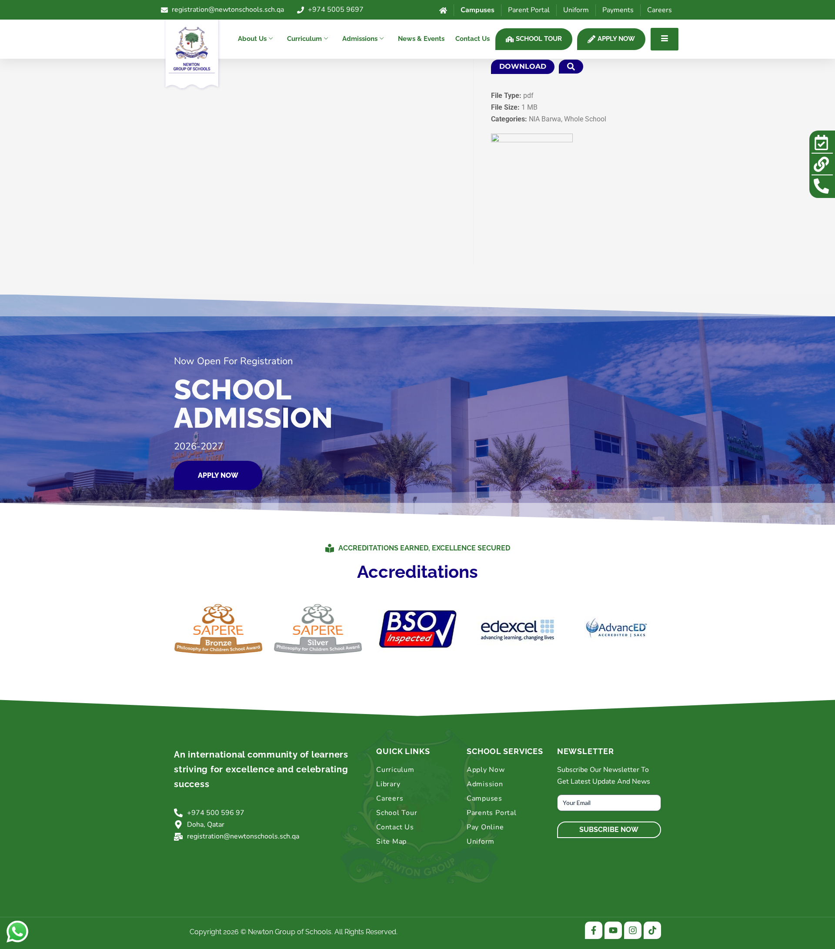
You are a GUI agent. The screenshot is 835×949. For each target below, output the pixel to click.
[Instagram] (632, 930)
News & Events (421, 39)
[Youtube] (613, 930)
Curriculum (304, 39)
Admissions (359, 39)
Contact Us (472, 39)
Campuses (477, 10)
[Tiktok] (652, 930)
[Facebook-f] (593, 930)
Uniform (576, 10)
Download (522, 66)
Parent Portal (529, 10)
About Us (252, 39)
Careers (659, 10)
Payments (618, 10)
